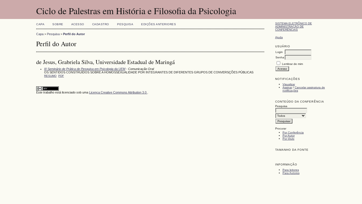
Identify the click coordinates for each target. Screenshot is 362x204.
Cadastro (100, 24)
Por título (288, 138)
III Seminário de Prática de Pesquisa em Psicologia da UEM (84, 69)
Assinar (287, 87)
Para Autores (291, 173)
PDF (61, 75)
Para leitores (291, 169)
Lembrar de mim (292, 63)
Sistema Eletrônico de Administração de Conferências (293, 26)
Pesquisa (125, 24)
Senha (279, 57)
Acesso (77, 24)
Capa (40, 24)
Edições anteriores (158, 24)
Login (279, 52)
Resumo (50, 75)
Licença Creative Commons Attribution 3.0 (118, 92)
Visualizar (289, 84)
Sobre (57, 24)
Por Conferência (293, 132)
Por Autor (289, 135)
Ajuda (279, 37)
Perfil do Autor (74, 34)
